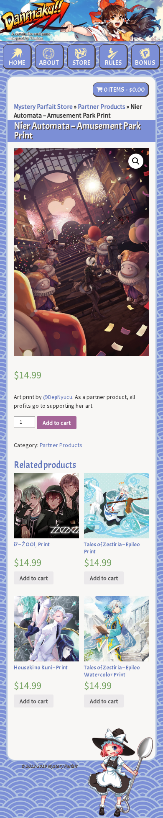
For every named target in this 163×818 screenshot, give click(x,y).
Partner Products (101, 107)
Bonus (145, 63)
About (49, 63)
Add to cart (57, 423)
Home (17, 63)
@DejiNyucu (57, 397)
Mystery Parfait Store (43, 107)
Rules (113, 63)
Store (81, 63)
